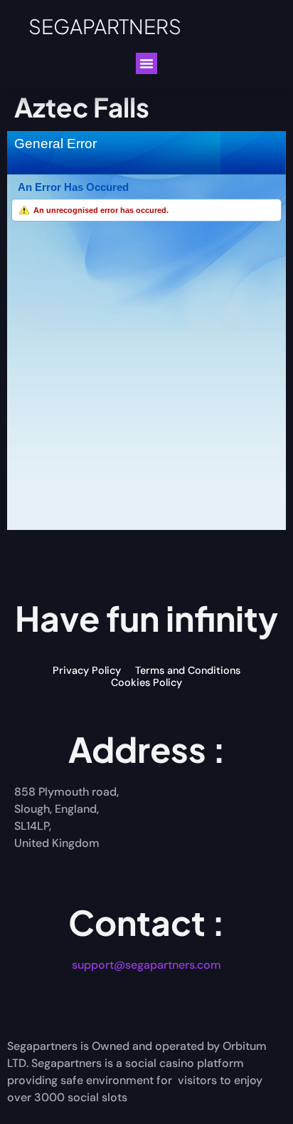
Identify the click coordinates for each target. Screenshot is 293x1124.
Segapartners (104, 26)
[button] (146, 63)
